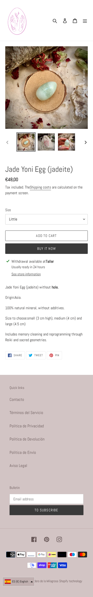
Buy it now (46, 248)
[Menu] (85, 20)
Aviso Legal (18, 465)
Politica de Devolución (27, 439)
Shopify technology (70, 581)
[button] (18, 581)
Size (8, 210)
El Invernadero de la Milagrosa (40, 581)
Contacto (17, 399)
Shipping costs (40, 187)
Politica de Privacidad (27, 426)
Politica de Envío (23, 452)
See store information (26, 274)
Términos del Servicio (26, 412)
